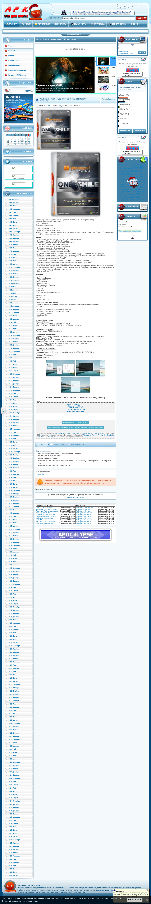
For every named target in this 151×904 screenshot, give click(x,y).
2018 (121, 200)
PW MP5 (39, 520)
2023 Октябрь (14, 765)
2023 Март (13, 743)
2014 (122, 197)
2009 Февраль (14, 209)
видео (122, 164)
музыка (124, 168)
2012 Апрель (14, 319)
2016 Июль (13, 484)
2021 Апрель (14, 668)
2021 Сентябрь (14, 684)
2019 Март (13, 587)
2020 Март (13, 626)
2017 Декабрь (14, 539)
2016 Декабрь (14, 500)
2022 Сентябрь (14, 723)
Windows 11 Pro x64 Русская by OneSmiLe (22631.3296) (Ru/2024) (80, 433)
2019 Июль (13, 600)
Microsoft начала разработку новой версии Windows (59, 453)
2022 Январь (14, 697)
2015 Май (12, 439)
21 (18, 142)
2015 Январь (14, 426)
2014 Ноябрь (14, 419)
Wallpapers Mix (138, 187)
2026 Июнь (13, 869)
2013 (138, 194)
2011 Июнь (13, 296)
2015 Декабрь (14, 461)
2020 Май (12, 633)
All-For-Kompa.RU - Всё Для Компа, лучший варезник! (56, 39)
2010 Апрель (14, 251)
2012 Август (13, 332)
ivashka (47, 105)
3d (144, 182)
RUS (143, 184)
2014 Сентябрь (14, 413)
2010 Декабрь (14, 277)
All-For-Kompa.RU (31, 885)
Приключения (126, 189)
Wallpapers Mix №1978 (84, 514)
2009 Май (12, 219)
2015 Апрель (14, 435)
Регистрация (123, 51)
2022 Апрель (14, 707)
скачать (125, 173)
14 (18, 141)
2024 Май (12, 788)
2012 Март (13, 316)
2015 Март (13, 432)
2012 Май (12, 322)
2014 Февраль (14, 390)
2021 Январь (14, 659)
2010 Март (13, 248)
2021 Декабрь (14, 694)
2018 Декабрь (14, 578)
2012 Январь (14, 309)
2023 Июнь (13, 752)
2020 (130, 200)
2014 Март (13, 393)
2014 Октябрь (14, 416)
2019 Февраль (14, 584)
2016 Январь (14, 464)
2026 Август (13, 875)
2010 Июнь (13, 257)
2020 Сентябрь (14, 646)
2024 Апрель (14, 785)
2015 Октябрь (14, 455)
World (139, 184)
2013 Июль (13, 367)
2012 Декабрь (14, 345)
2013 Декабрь (14, 384)
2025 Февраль (14, 817)
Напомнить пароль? (125, 53)
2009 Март (13, 212)
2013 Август (13, 371)
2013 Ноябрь (14, 380)
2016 (138, 197)
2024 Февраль (14, 778)
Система (111, 99)
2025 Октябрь (14, 843)
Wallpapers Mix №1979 (84, 513)
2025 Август (13, 836)
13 (15, 141)
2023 (144, 200)
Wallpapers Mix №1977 (84, 516)
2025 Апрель (14, 823)
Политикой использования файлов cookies (20, 901)
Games (128, 197)
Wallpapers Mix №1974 (84, 521)
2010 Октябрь (14, 270)
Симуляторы (139, 179)
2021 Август (13, 681)
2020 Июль (13, 639)
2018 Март (13, 549)
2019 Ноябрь (14, 613)
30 (26, 144)
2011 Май (12, 293)
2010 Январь (14, 245)
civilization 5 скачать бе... (45, 518)
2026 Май (12, 866)
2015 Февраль (14, 429)
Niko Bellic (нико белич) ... (45, 523)
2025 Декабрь (14, 849)
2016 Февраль (14, 468)
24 (29, 142)
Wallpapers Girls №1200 (84, 507)
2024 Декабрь (14, 811)
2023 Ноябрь (14, 768)
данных (124, 187)
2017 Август (13, 526)
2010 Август (13, 264)
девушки (128, 184)
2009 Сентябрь (14, 232)
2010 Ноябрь (14, 274)
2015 (133, 197)
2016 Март (13, 471)
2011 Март (12, 287)
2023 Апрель (14, 746)
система (131, 176)
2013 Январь (14, 348)
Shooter (130, 187)
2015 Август (13, 448)
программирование (127, 179)
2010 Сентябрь (14, 267)
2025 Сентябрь (14, 840)
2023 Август (13, 759)
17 (29, 141)
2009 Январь (14, 206)
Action (124, 177)
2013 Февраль (14, 351)
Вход (81, 497)
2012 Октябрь (14, 338)
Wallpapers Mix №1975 (84, 520)
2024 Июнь (13, 791)
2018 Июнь (13, 558)
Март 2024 (19, 133)
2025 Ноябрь (14, 846)
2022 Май (12, 710)
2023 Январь (14, 736)
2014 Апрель (14, 397)
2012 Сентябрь (14, 335)
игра (142, 189)
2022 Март (13, 704)
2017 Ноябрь (14, 536)
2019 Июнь (13, 597)
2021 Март (13, 665)
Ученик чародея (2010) (49, 85)
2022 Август (13, 720)
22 (22, 142)
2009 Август (13, 228)
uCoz (83, 893)
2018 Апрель (14, 552)
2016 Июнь (13, 481)
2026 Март (13, 859)
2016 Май (12, 477)
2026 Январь (14, 853)
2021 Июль (13, 678)
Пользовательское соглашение (47, 893)
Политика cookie (66, 893)
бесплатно (135, 174)
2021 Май (12, 671)
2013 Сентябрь (14, 374)
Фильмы (138, 176)
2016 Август (13, 487)
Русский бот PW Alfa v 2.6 (45, 514)
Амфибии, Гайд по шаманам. (47, 511)
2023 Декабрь (14, 772)
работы (142, 174)
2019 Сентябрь (14, 607)
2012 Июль (13, 329)
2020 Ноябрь (14, 652)
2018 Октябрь (14, 571)
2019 (126, 200)
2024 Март (13, 781)
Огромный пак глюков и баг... (47, 516)
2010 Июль (13, 261)
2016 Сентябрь (14, 490)
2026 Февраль (14, 856)
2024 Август (13, 798)
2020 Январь (14, 620)
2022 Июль (13, 717)
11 (8, 141)
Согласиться (134, 899)
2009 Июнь (13, 222)
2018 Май (12, 555)
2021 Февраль (14, 662)
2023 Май (12, 749)
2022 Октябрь (14, 726)
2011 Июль (13, 300)
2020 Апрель (14, 629)
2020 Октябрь (14, 649)
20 (15, 142)
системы (131, 194)
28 (18, 144)
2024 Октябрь (14, 804)
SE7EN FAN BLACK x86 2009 (49, 456)
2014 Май (12, 400)
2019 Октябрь (14, 610)
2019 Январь (14, 581)
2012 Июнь (13, 325)
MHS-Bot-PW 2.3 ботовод (45, 521)
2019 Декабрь (14, 616)
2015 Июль (13, 445)
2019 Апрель (14, 591)
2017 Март (13, 510)
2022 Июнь (13, 713)
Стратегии (124, 192)
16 (26, 141)
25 (8, 144)
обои (122, 184)
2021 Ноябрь (14, 691)
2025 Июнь (13, 830)
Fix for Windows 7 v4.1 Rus (48, 458)
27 (15, 144)
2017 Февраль (14, 506)
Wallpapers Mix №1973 (84, 523)
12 (11, 141)
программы (129, 182)
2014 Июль (13, 406)
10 (29, 139)
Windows (131, 171)
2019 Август (13, 604)
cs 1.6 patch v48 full (43, 513)
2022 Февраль (14, 701)
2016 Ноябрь (14, 497)
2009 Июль (13, 225)
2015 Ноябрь (14, 458)
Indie (126, 194)
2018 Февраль (14, 545)
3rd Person (137, 189)
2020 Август (13, 642)
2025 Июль (13, 833)
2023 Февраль (14, 739)
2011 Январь (14, 280)
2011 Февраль (14, 283)
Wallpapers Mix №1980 (84, 511)
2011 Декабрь (14, 306)
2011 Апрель (14, 290)
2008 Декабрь (14, 202)
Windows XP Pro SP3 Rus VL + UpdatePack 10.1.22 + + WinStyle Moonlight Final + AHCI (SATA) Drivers (74, 462)
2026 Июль (13, 872)
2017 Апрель (14, 513)
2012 (122, 182)
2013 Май (12, 361)
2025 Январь (14, 814)
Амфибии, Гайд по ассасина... (47, 509)
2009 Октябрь (14, 235)
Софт (124, 171)
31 (29, 144)
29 (22, 144)
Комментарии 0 (59, 444)
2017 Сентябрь (14, 529)
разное (143, 194)
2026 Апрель (14, 862)
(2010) (134, 184)
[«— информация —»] (132, 238)
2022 (140, 199)
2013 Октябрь (14, 377)
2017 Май (12, 516)
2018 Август (13, 565)
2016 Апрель (14, 474)
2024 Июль (13, 794)
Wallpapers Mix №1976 (84, 518)
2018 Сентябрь (14, 568)
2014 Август (13, 409)
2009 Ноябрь (14, 238)
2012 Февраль (14, 312)
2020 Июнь (13, 636)
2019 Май (12, 594)
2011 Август (13, 303)
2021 (135, 199)
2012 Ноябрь (14, 342)
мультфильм (131, 165)
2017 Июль (13, 523)
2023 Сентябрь (14, 762)
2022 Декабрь (14, 733)
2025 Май (12, 827)
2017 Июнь (13, 519)
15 (22, 141)
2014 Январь (14, 387)
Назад (42, 444)
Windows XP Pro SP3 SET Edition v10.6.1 (54, 466)
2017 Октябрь (14, 532)
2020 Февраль (14, 623)
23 (26, 142)
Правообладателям (68, 422)
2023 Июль (13, 756)
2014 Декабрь (14, 422)
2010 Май (12, 254)
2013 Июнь (13, 364)
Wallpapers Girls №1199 (84, 509)
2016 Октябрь (14, 494)
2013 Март (13, 354)
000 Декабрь (14, 199)
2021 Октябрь (14, 688)
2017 (142, 197)
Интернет (139, 171)
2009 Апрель (14, 215)
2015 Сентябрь (14, 452)
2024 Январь (14, 775)
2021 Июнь (13, 675)
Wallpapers (138, 182)
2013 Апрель (14, 358)
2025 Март (13, 820)
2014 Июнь (13, 403)
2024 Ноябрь (14, 807)
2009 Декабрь (14, 241)
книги (139, 167)
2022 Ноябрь (14, 730)
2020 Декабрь (14, 655)
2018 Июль (13, 561)
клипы (130, 168)
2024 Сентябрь (14, 801)
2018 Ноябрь (14, 574)
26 (11, 144)
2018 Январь (14, 542)
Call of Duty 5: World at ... (45, 507)
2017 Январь (14, 503)
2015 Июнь (13, 442)
